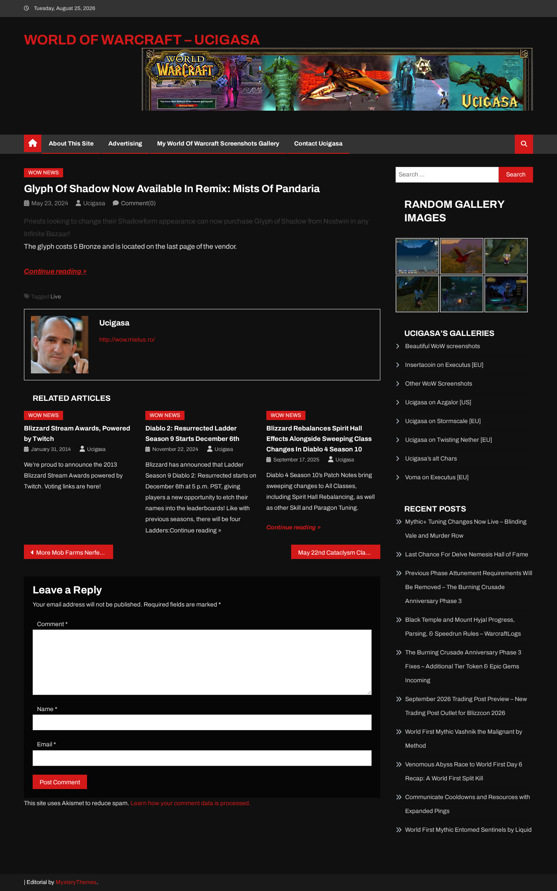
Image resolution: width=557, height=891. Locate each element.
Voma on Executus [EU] (437, 477)
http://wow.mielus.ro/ (127, 339)
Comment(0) (138, 203)
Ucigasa (94, 203)
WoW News (43, 172)
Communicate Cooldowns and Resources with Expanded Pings (467, 804)
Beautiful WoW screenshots (442, 346)
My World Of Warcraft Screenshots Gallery (218, 143)
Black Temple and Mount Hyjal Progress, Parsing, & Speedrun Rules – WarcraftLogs (463, 627)
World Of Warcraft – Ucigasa (142, 39)
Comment (52, 624)
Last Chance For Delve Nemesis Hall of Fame (466, 554)
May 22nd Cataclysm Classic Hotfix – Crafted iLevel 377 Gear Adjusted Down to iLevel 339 (339, 552)
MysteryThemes (76, 882)
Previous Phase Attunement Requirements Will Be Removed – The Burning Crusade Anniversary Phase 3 (468, 587)
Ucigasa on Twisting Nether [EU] (448, 440)
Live (55, 297)
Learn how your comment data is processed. (191, 803)
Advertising (125, 143)
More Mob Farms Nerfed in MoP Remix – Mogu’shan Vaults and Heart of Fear (74, 552)
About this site (71, 143)
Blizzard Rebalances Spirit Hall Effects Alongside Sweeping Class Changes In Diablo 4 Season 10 (319, 439)
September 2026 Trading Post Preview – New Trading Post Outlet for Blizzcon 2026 (466, 706)
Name (47, 709)
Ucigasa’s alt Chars (431, 458)
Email (46, 744)
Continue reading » (55, 271)
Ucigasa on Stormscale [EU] (443, 421)
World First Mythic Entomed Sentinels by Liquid (468, 830)
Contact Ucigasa (318, 143)
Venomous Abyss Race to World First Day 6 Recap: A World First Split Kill (463, 771)
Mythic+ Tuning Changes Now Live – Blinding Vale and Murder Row (466, 528)
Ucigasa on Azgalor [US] (438, 402)
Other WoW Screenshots (438, 383)
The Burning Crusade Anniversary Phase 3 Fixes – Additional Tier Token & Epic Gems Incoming (463, 666)
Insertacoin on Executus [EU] (444, 365)
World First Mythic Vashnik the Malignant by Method (463, 738)
